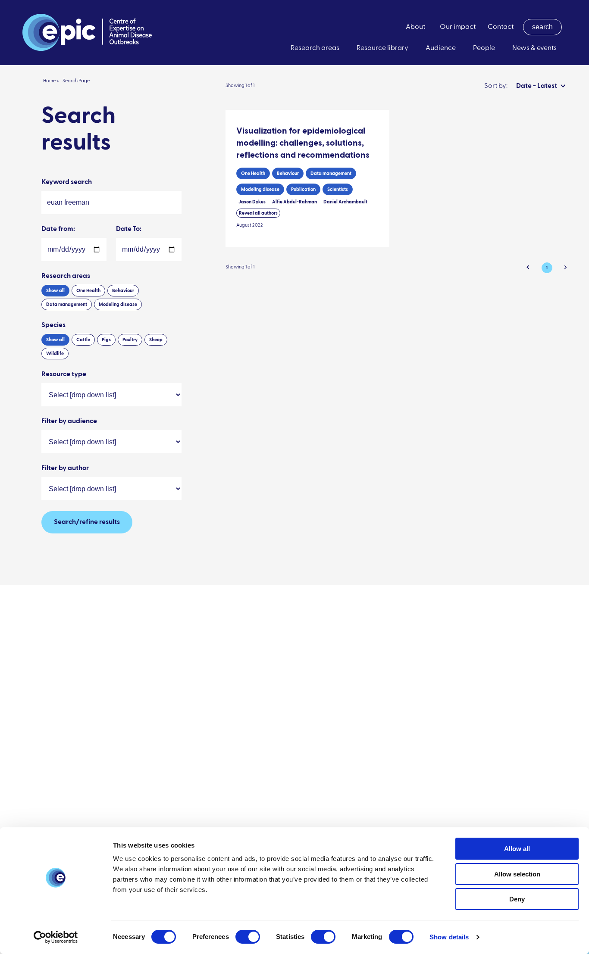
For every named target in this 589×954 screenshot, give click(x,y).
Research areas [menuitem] (315, 48)
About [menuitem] (415, 27)
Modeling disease (118, 304)
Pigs (106, 339)
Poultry (130, 339)
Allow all (517, 848)
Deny (517, 899)
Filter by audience (69, 421)
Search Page (76, 80)
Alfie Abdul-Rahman (294, 202)
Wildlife (55, 353)
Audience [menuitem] (441, 48)
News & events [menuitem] (534, 48)
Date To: (128, 229)
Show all (55, 290)
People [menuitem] (484, 48)
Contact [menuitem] (501, 27)
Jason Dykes (252, 202)
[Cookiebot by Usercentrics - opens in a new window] (56, 937)
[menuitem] (542, 27)
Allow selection (517, 874)
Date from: (58, 229)
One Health (88, 290)
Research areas (65, 276)
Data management (66, 304)
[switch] (247, 937)
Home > (51, 80)
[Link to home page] (87, 32)
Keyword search (66, 182)
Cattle (83, 339)
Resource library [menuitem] (382, 48)
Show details (449, 937)
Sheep (156, 339)
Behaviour (123, 290)
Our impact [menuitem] (458, 27)
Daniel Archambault (345, 202)
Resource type (63, 374)
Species (53, 325)
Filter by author (65, 468)
